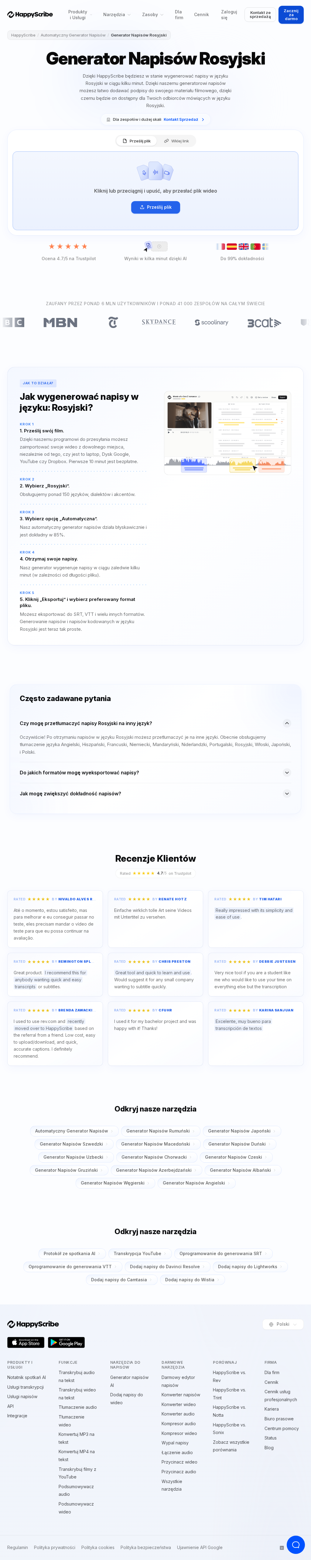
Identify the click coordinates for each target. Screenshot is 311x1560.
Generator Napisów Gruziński (66, 1170)
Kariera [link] (272, 1409)
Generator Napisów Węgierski (113, 1182)
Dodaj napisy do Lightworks (247, 1266)
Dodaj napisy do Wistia (189, 1279)
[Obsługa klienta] (296, 1545)
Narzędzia (114, 14)
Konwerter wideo (179, 1404)
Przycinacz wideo (179, 1461)
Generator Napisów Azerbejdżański (154, 1170)
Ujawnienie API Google (200, 1547)
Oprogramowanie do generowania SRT (220, 1253)
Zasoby (150, 14)
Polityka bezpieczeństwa (146, 1547)
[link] (155, 119)
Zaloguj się (229, 14)
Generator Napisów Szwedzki (71, 1143)
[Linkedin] (281, 1547)
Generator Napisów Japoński (239, 1130)
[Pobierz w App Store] (25, 1342)
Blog (269, 1447)
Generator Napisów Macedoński (155, 1143)
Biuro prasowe (279, 1418)
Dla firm (179, 14)
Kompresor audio (179, 1423)
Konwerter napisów (181, 1394)
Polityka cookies (97, 1547)
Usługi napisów (22, 1396)
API (10, 1406)
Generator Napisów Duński (237, 1143)
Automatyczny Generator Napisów (73, 35)
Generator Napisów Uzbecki (73, 1157)
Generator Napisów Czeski (233, 1157)
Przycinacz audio (179, 1471)
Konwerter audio (178, 1413)
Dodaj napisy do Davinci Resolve (165, 1266)
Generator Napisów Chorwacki (154, 1157)
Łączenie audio (177, 1452)
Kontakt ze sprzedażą (260, 14)
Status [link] (271, 1437)
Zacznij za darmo (291, 14)
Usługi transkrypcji (25, 1387)
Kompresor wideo (179, 1433)
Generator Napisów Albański (240, 1170)
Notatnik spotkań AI (26, 1377)
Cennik (201, 14)
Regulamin (17, 1547)
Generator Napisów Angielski (194, 1182)
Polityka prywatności (54, 1547)
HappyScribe (23, 35)
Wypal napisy (175, 1442)
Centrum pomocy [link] (282, 1428)
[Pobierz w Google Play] (66, 1342)
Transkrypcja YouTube (137, 1253)
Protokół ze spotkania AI (69, 1253)
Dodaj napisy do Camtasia (119, 1279)
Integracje (17, 1415)
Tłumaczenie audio (78, 1407)
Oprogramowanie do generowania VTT (70, 1266)
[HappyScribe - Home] (30, 14)
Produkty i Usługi (77, 14)
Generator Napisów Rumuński (158, 1130)
